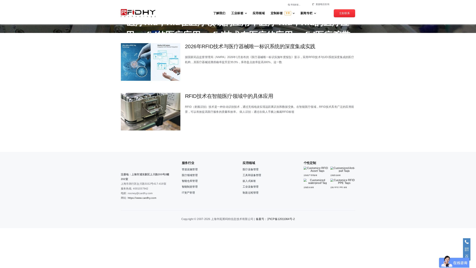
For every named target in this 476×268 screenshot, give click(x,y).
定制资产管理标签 (310, 175)
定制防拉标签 (335, 175)
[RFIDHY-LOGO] (138, 10)
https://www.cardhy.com (142, 197)
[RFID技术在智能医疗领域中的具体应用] (150, 111)
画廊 (157, 62)
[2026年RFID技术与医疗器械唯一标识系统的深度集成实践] (150, 62)
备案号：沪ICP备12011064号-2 (275, 219)
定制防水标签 (309, 187)
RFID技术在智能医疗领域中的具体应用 (144, 111)
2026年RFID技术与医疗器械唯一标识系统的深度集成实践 (144, 62)
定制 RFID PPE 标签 (338, 187)
